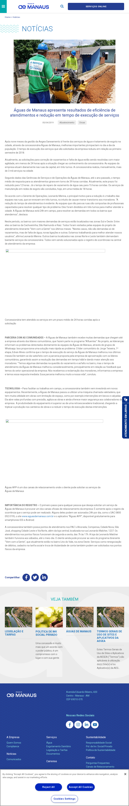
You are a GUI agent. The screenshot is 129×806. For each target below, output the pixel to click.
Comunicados (14, 759)
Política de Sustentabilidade (100, 750)
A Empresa (13, 737)
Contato (90, 757)
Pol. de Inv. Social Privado (99, 746)
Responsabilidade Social (99, 742)
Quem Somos (14, 742)
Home (8, 17)
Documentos (53, 753)
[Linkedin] (44, 577)
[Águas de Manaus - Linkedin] (86, 724)
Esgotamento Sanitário (58, 746)
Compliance (13, 746)
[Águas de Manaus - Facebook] (69, 724)
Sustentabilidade (96, 737)
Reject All (48, 787)
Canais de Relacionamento (100, 766)
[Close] (125, 774)
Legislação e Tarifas (57, 750)
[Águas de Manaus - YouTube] (95, 724)
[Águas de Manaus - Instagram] (78, 724)
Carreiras (51, 761)
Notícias (16, 17)
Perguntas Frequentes (98, 763)
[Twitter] (35, 577)
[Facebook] (26, 577)
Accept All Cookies (81, 787)
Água (49, 742)
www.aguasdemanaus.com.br (38, 516)
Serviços (51, 737)
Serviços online (96, 6)
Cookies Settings (65, 798)
